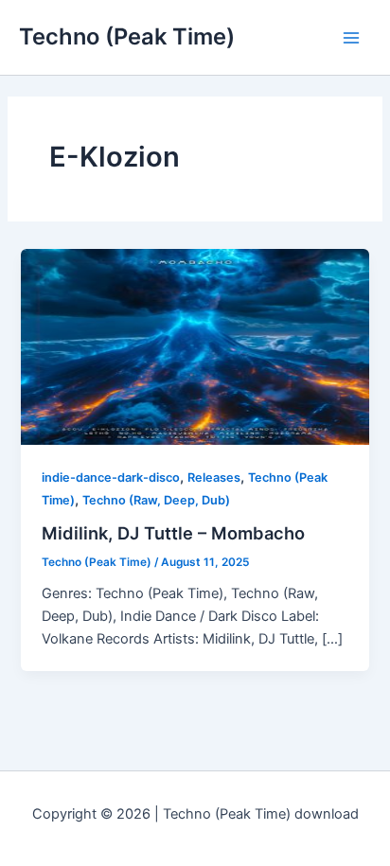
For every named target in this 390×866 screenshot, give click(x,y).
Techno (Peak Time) (127, 36)
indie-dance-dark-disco (111, 477)
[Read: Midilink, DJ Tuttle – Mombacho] (194, 346)
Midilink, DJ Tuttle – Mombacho (173, 532)
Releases (213, 477)
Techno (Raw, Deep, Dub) (156, 500)
